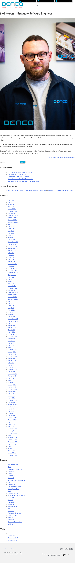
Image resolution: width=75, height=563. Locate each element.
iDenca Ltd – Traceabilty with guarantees (60, 190)
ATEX (9, 467)
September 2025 (13, 222)
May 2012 (11, 448)
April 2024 (11, 259)
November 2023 (13, 268)
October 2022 (12, 297)
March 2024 (12, 262)
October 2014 (12, 420)
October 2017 (12, 374)
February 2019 (12, 349)
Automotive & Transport (15, 469)
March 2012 (12, 453)
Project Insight (12, 515)
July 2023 (11, 277)
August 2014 (12, 422)
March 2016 (12, 398)
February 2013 (12, 437)
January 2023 (12, 290)
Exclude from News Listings (16, 495)
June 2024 (11, 255)
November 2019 (13, 334)
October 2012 (12, 440)
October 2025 (12, 220)
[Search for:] (10, 162)
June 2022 (11, 306)
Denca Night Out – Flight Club (17, 174)
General (10, 500)
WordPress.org (12, 540)
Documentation (13, 493)
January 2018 (12, 371)
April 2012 (11, 451)
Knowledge (11, 504)
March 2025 (12, 235)
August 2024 (12, 251)
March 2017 (12, 380)
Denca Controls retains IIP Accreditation (20, 172)
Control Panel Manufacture (16, 480)
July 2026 (11, 200)
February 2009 (12, 455)
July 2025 (11, 226)
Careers (10, 473)
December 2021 (13, 319)
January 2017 (12, 385)
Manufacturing (12, 506)
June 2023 (11, 279)
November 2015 (13, 404)
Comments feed (13, 538)
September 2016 (13, 391)
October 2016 (12, 389)
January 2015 (12, 415)
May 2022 (11, 308)
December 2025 (13, 215)
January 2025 (12, 240)
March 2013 (12, 435)
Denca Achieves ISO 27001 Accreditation (20, 179)
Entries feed (11, 536)
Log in (10, 533)
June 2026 (11, 202)
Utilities (10, 524)
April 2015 (11, 411)
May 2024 (11, 257)
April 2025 (11, 233)
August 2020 (12, 327)
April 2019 (11, 345)
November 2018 (13, 354)
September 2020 (13, 325)
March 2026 (12, 209)
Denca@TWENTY (13, 489)
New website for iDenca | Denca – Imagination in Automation (27, 190)
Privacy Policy (11, 549)
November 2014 (13, 418)
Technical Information (15, 522)
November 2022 (13, 295)
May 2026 (11, 204)
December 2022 (13, 292)
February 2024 (12, 264)
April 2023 (11, 284)
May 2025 (11, 231)
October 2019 (12, 336)
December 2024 (13, 242)
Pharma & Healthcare (14, 513)
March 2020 (12, 332)
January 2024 (12, 266)
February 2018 (12, 369)
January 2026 (12, 213)
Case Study (11, 476)
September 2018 (13, 358)
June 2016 (11, 396)
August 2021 (12, 323)
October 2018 (12, 356)
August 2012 (12, 444)
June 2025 (11, 229)
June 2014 (11, 424)
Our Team (11, 511)
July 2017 (11, 378)
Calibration (11, 471)
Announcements (13, 465)
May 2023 (11, 281)
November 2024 (13, 244)
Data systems (12, 484)
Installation (11, 502)
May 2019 (11, 343)
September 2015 (13, 407)
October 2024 (12, 246)
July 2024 (11, 253)
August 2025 (12, 224)
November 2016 (13, 387)
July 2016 (11, 393)
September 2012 (13, 442)
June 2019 (11, 341)
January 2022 (12, 317)
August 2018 (12, 360)
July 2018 (11, 363)
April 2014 (11, 426)
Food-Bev (11, 498)
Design (10, 491)
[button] (37, 5)
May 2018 (11, 365)
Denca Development (14, 487)
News (10, 509)
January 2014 (12, 431)
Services (10, 517)
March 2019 (12, 347)
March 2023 (12, 286)
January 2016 (12, 402)
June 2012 (11, 446)
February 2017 (12, 382)
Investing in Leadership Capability (18, 177)
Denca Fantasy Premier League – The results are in (23, 181)
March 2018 (12, 367)
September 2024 (13, 248)
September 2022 (13, 299)
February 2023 (12, 288)
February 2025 (12, 237)
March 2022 (12, 312)
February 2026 (12, 211)
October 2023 (12, 270)
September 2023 (13, 273)
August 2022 (12, 301)
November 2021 (13, 321)
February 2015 (12, 413)
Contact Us (4, 549)
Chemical (11, 478)
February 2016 (12, 400)
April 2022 (11, 310)
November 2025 (13, 218)
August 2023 (12, 275)
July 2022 (11, 303)
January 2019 (12, 352)
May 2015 (11, 409)
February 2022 (12, 314)
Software (11, 519)
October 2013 (12, 433)
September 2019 (13, 338)
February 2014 (12, 429)
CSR (9, 482)
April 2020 (11, 330)
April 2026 (11, 207)
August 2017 (12, 376)
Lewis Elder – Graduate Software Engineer (62, 157)
